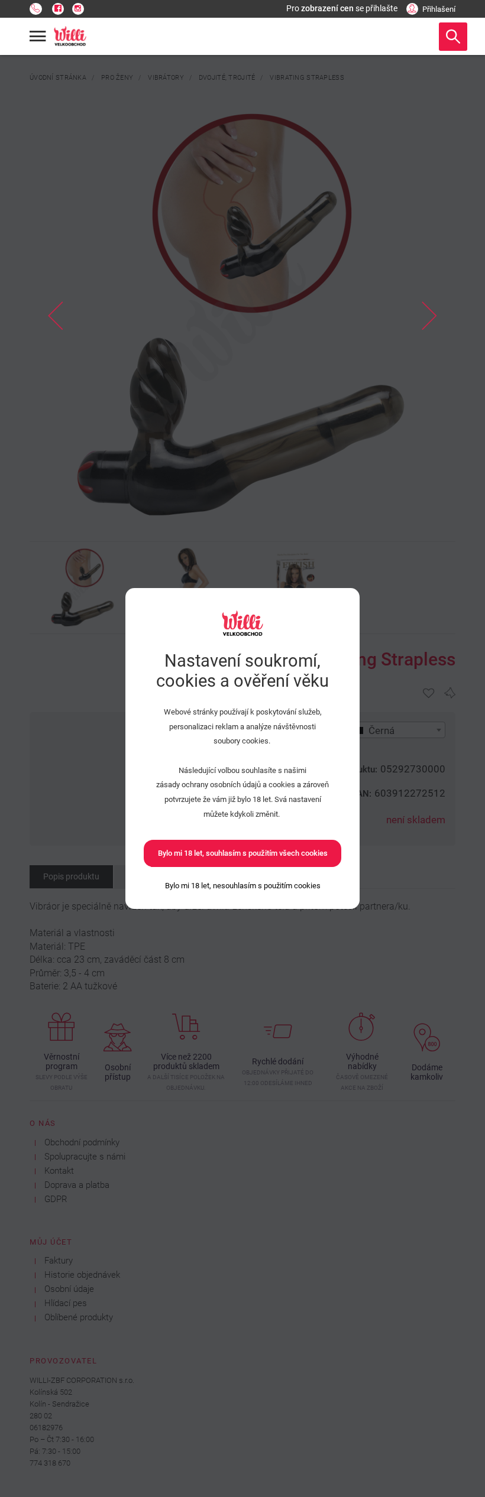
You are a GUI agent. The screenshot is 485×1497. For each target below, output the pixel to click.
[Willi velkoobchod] (70, 36)
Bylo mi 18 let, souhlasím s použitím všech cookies (243, 853)
